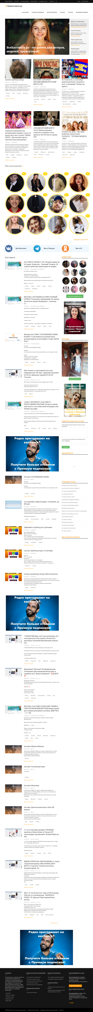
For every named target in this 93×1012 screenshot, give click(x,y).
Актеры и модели (25, 1)
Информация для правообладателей (48, 1010)
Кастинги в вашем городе (33, 979)
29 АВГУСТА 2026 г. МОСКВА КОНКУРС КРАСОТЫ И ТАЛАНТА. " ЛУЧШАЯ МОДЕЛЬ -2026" (74, 135)
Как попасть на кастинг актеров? (70, 502)
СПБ (35, 101)
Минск (44, 286)
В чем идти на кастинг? (67, 516)
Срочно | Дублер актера (14, 80)
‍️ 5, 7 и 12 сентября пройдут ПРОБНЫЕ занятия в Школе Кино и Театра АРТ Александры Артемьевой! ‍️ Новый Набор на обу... (41, 833)
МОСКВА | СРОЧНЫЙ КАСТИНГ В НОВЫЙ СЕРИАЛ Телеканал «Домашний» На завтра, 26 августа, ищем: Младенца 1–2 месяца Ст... (41, 300)
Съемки (79, 101)
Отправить (66, 447)
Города (62, 12)
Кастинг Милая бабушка (34, 746)
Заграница (52, 660)
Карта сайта (8, 1000)
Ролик (36, 738)
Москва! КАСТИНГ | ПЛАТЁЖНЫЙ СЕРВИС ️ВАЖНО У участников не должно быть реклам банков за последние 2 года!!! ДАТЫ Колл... (41, 337)
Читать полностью (9, 98)
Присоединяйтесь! (75, 36)
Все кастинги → (54, 923)
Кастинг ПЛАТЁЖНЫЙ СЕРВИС (36, 477)
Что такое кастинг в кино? (68, 496)
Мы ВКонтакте (21, 248)
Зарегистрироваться (75, 296)
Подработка (72, 101)
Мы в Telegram (49, 248)
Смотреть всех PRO (81, 239)
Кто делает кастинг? (67, 519)
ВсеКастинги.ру (14, 6)
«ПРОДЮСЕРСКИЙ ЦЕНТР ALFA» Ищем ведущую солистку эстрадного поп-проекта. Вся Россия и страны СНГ (45, 132)
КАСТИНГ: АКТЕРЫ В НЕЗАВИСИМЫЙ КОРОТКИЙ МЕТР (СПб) (44, 82)
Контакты (61, 1010)
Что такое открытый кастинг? (69, 491)
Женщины (19, 154)
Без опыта (36, 99)
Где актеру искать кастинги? (69, 528)
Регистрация (85, 1)
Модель (12, 154)
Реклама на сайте (10, 997)
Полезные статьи (43, 1)
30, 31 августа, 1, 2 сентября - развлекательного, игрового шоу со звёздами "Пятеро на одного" (73, 83)
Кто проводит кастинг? (67, 494)
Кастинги (16, 1)
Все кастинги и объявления (34, 977)
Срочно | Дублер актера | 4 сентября (38, 551)
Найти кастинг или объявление (35, 984)
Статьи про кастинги (32, 992)
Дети (64, 152)
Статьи (70, 12)
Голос (26, 884)
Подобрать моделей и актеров (55, 979)
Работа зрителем (66, 104)
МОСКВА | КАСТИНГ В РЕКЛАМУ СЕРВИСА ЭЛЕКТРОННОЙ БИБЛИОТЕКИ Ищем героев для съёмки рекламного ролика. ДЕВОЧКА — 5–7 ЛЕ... (41, 709)
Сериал (32, 286)
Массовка (65, 101)
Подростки (72, 154)
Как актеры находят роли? (68, 508)
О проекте (51, 1)
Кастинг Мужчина (31, 785)
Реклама (33, 362)
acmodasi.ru (33, 542)
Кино (13, 93)
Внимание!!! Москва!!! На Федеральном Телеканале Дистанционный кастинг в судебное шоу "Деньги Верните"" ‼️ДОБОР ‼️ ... (41, 672)
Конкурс (69, 152)
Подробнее (83, 54)
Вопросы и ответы (10, 995)
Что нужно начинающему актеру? (70, 505)
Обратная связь (9, 998)
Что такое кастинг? (66, 531)
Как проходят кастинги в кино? (69, 485)
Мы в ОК (79, 248)
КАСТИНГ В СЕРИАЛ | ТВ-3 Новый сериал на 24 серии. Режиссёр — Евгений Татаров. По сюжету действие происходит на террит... (42, 264)
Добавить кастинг (75, 45)
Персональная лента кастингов (34, 981)
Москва (19, 93)
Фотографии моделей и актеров (56, 977)
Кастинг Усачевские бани (34, 767)
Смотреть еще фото (75, 379)
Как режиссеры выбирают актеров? (70, 499)
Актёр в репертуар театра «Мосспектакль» (41, 574)
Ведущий (54, 519)
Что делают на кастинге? (68, 525)
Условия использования (33, 1010)
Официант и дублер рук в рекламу (38, 527)
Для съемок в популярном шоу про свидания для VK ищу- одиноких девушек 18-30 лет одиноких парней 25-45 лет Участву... (41, 373)
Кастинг (8, 93)
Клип (7, 154)
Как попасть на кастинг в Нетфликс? (71, 488)
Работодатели (34, 1)
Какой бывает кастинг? (67, 522)
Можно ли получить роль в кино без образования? (74, 511)
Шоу (35, 154)
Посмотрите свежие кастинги (78, 27)
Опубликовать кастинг (32, 983)
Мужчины (25, 93)
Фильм (49, 99)
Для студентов (51, 152)
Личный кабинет (82, 12)
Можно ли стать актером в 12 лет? (70, 513)
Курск (49, 853)
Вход (79, 1)
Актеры (7, 95)
